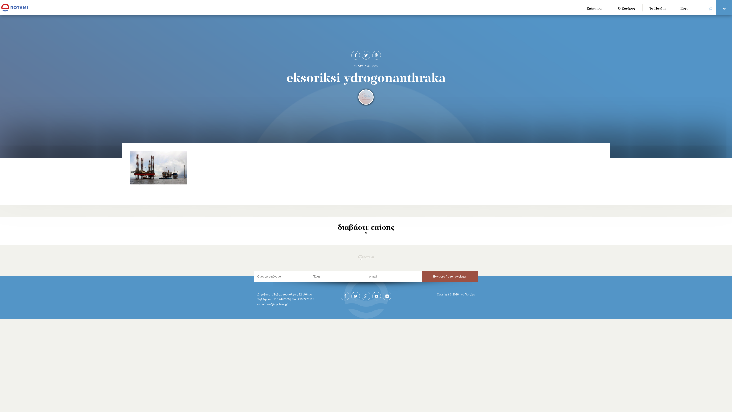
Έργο (684, 8)
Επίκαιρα (594, 8)
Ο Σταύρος (626, 8)
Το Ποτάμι (657, 8)
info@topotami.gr (277, 304)
